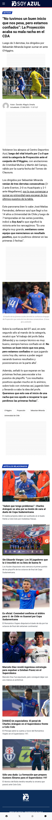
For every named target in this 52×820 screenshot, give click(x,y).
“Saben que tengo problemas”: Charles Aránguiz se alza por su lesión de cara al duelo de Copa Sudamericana (24, 509)
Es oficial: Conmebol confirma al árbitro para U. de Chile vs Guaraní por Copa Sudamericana (23, 616)
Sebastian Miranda (38, 411)
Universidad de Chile (11, 416)
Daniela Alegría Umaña (25, 104)
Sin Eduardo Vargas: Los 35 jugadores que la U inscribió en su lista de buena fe (25, 561)
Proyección (21, 411)
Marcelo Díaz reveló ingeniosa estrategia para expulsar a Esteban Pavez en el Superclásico (24, 670)
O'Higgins (8, 411)
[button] (3, 4)
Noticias (7, 13)
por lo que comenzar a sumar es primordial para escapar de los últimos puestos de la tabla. (25, 195)
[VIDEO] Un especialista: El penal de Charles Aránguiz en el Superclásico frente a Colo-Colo (25, 723)
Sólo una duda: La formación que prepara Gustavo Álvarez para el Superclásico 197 (24, 776)
